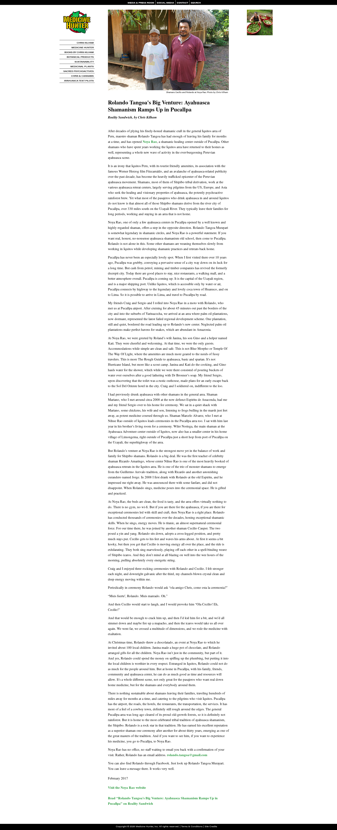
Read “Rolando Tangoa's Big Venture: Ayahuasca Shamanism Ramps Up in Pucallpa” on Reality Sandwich (163, 801)
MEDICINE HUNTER (82, 47)
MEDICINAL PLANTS (82, 66)
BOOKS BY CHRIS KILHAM (79, 52)
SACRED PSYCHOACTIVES (78, 71)
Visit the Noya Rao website (127, 787)
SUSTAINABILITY (84, 61)
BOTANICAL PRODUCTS (80, 56)
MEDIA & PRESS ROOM (141, 2)
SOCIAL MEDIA (165, 2)
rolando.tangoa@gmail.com (187, 754)
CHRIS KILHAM (85, 42)
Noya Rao (150, 141)
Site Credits (211, 826)
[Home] (77, 38)
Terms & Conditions (192, 826)
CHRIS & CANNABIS (82, 75)
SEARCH (196, 2)
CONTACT (182, 2)
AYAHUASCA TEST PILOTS (79, 80)
